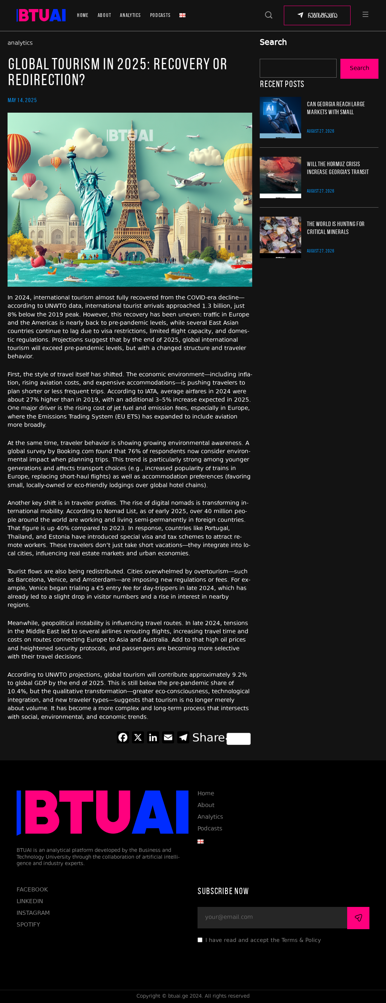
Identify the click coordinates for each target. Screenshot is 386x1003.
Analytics (130, 15)
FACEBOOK (32, 890)
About (104, 15)
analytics (20, 43)
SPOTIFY (28, 925)
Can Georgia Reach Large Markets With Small (336, 108)
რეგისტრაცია (322, 15)
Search (273, 43)
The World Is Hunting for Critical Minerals (336, 227)
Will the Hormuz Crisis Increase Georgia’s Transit (338, 168)
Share (208, 739)
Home (83, 15)
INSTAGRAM (33, 913)
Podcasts (160, 15)
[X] (138, 739)
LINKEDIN (30, 901)
